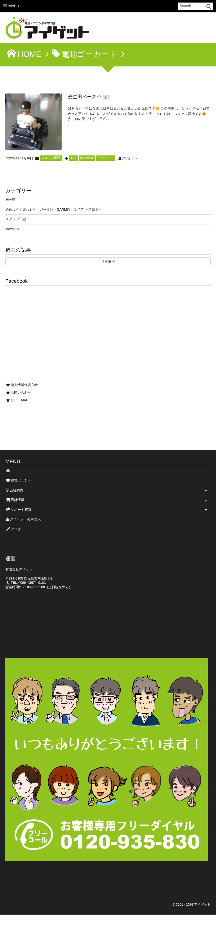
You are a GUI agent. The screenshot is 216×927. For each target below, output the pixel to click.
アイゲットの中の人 (25, 519)
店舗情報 (17, 500)
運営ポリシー (21, 480)
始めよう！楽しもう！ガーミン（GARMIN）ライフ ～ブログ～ (53, 209)
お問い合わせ (21, 393)
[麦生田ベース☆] (33, 121)
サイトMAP (19, 400)
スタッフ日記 (50, 158)
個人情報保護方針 (24, 385)
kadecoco (87, 158)
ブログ (16, 529)
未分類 (10, 200)
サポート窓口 (21, 510)
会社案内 (16, 490)
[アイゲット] (47, 29)
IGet (73, 158)
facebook (12, 229)
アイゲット (106, 158)
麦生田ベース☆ (85, 96)
